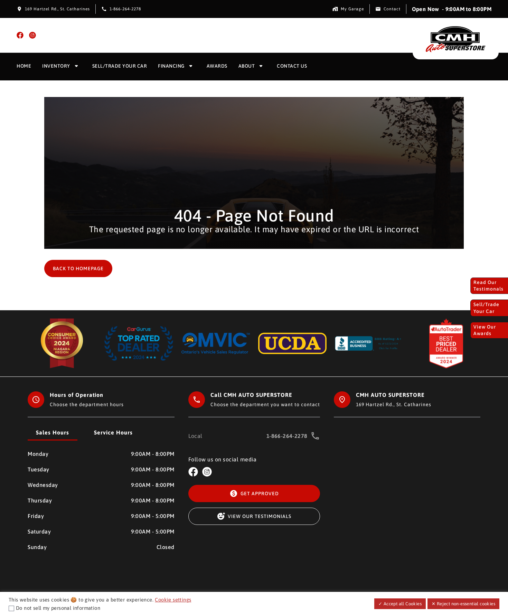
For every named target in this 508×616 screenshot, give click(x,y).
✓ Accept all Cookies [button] (400, 603)
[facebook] (20, 35)
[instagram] (32, 35)
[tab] (52, 433)
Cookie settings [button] (173, 600)
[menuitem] (24, 66)
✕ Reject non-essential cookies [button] (463, 603)
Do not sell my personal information (58, 608)
